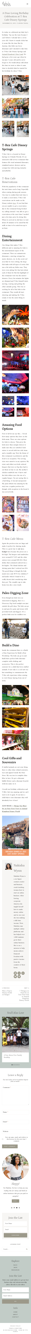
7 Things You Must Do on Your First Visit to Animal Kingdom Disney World (14, 809)
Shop (15, 1267)
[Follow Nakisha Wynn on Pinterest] (19, 976)
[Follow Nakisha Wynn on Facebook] (15, 973)
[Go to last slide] (4, 1039)
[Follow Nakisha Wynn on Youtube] (15, 976)
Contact (15, 1317)
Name (5, 1112)
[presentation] (15, 1034)
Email (5, 1122)
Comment (7, 1087)
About (15, 1314)
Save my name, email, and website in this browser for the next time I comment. (16, 1139)
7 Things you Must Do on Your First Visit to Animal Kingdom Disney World (23, 994)
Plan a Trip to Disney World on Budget (7, 991)
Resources (15, 1270)
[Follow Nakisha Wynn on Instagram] (23, 973)
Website (5, 1132)
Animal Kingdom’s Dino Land (12, 54)
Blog (15, 1265)
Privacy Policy (15, 1326)
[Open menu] (27, 4)
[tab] (13, 1064)
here (14, 203)
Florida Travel (22, 23)
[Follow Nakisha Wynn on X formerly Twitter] (19, 973)
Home (15, 1312)
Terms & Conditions (15, 1328)
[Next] (26, 1039)
